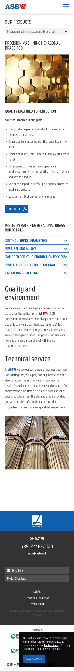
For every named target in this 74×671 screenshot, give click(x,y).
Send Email (17, 570)
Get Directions (18, 578)
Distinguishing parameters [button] (26, 240)
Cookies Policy (51, 645)
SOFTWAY (36, 615)
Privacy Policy (37, 603)
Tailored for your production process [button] (35, 256)
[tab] (37, 240)
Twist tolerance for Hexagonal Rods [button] (34, 265)
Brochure (14, 208)
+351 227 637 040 (37, 546)
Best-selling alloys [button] (20, 248)
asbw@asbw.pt (37, 553)
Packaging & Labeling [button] (21, 273)
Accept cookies (34, 659)
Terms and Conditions (37, 597)
